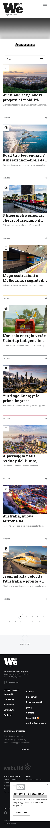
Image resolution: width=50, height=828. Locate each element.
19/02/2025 (6, 118)
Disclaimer (31, 697)
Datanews (9, 710)
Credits (30, 691)
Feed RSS (31, 718)
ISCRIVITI (25, 749)
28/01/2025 (6, 178)
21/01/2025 (6, 358)
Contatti (30, 713)
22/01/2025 (6, 298)
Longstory (9, 699)
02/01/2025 (6, 479)
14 (32, 622)
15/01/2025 (6, 418)
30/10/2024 (6, 599)
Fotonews (9, 704)
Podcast (8, 715)
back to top (25, 644)
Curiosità (8, 694)
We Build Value (14, 682)
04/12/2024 (6, 539)
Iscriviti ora (21, 813)
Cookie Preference (36, 723)
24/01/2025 (6, 238)
